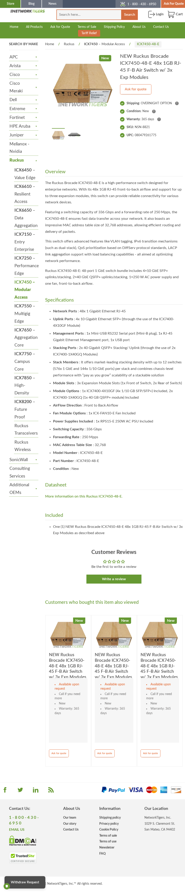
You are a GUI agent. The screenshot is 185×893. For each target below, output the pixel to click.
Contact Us (161, 27)
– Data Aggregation (26, 218)
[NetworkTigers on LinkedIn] (35, 791)
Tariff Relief (89, 33)
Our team (69, 817)
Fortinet (17, 118)
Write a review (114, 579)
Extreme (17, 109)
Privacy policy (109, 823)
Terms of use (107, 841)
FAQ (102, 853)
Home (14, 27)
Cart (179, 14)
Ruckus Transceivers (26, 430)
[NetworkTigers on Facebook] (5, 791)
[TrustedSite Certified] (22, 857)
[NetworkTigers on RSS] (51, 791)
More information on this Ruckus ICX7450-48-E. (84, 496)
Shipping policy (110, 817)
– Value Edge (24, 174)
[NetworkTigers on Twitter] (20, 791)
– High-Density (24, 385)
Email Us (16, 829)
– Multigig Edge (24, 313)
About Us (139, 27)
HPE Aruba (19, 126)
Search (129, 14)
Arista (15, 66)
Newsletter (106, 847)
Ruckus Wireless (22, 446)
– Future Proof (24, 409)
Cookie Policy (108, 829)
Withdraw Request (25, 882)
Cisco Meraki (16, 87)
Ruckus (16, 160)
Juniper (16, 135)
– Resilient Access (24, 194)
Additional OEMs (19, 489)
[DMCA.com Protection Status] (22, 840)
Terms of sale (108, 835)
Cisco (14, 75)
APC (13, 57)
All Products (34, 27)
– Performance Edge (26, 265)
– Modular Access (24, 290)
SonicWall (18, 460)
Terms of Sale (87, 27)
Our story (69, 823)
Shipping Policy (114, 27)
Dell (13, 100)
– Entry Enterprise (24, 242)
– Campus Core (24, 361)
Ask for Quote (60, 27)
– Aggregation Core (26, 337)
